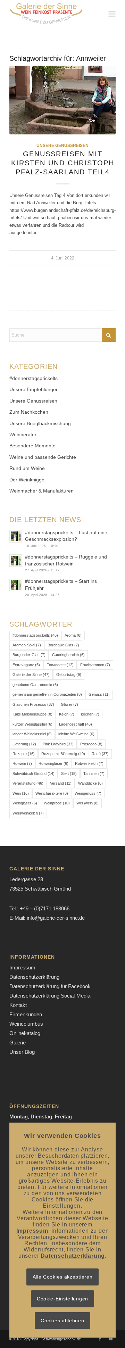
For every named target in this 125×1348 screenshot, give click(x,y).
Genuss (99, 694)
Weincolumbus (26, 1024)
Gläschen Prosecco (33, 704)
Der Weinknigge (26, 479)
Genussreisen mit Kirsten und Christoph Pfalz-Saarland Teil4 (62, 163)
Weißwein (87, 803)
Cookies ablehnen (62, 1320)
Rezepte (23, 754)
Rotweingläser (53, 763)
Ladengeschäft (75, 724)
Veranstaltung (27, 783)
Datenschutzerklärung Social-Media (49, 996)
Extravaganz (26, 665)
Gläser (69, 704)
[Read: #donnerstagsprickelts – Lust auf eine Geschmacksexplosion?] (15, 536)
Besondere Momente (32, 445)
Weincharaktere (51, 793)
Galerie (17, 1042)
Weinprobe (57, 803)
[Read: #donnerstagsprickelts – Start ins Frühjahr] (15, 585)
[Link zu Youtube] (110, 1339)
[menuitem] (112, 14)
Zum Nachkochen (28, 412)
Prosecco (91, 744)
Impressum (22, 967)
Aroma (73, 635)
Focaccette (60, 665)
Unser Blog (22, 1052)
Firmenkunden (25, 1014)
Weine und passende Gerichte (42, 457)
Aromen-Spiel (26, 645)
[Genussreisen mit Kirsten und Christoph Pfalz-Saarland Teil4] (62, 100)
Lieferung (24, 744)
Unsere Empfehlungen (34, 389)
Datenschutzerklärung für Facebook (50, 986)
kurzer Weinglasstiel (32, 724)
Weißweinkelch (28, 813)
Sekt (69, 773)
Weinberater (22, 434)
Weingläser (24, 803)
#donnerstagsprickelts (33, 378)
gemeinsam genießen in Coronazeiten (47, 694)
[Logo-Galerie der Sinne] (51, 14)
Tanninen (94, 773)
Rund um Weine (27, 468)
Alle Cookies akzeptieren (63, 1277)
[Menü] (112, 14)
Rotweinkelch (89, 763)
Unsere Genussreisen (62, 145)
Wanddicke (90, 783)
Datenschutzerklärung (34, 977)
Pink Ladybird (58, 744)
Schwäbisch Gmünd (33, 773)
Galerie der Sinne (31, 674)
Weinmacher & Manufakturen (41, 491)
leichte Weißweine (76, 734)
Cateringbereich (68, 655)
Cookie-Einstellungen (62, 1298)
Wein (20, 793)
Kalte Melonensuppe (32, 714)
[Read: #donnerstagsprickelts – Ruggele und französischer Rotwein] (15, 560)
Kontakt (18, 1005)
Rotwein (22, 763)
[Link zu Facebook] (100, 1339)
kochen (90, 714)
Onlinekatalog (24, 1033)
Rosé (100, 754)
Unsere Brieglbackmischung (40, 423)
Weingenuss (88, 793)
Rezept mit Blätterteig (63, 754)
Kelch (66, 714)
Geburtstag (68, 674)
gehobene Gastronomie (35, 685)
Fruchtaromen (95, 665)
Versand (61, 783)
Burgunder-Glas (28, 655)
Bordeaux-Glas (63, 645)
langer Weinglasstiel (32, 734)
